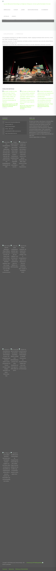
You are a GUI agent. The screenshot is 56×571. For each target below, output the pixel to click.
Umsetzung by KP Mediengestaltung (34, 562)
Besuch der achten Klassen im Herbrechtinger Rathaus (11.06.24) (27, 107)
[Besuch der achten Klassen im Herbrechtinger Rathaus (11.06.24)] (28, 97)
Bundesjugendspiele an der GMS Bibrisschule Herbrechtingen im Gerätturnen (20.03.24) (10, 105)
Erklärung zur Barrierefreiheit (21, 569)
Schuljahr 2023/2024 (10, 19)
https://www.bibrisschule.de (11, 133)
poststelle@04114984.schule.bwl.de (13, 131)
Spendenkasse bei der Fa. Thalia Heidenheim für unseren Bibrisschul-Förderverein (45, 105)
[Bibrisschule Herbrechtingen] (28, 3)
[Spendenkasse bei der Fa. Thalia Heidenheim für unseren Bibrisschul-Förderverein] (46, 96)
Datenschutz (11, 569)
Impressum (4, 569)
